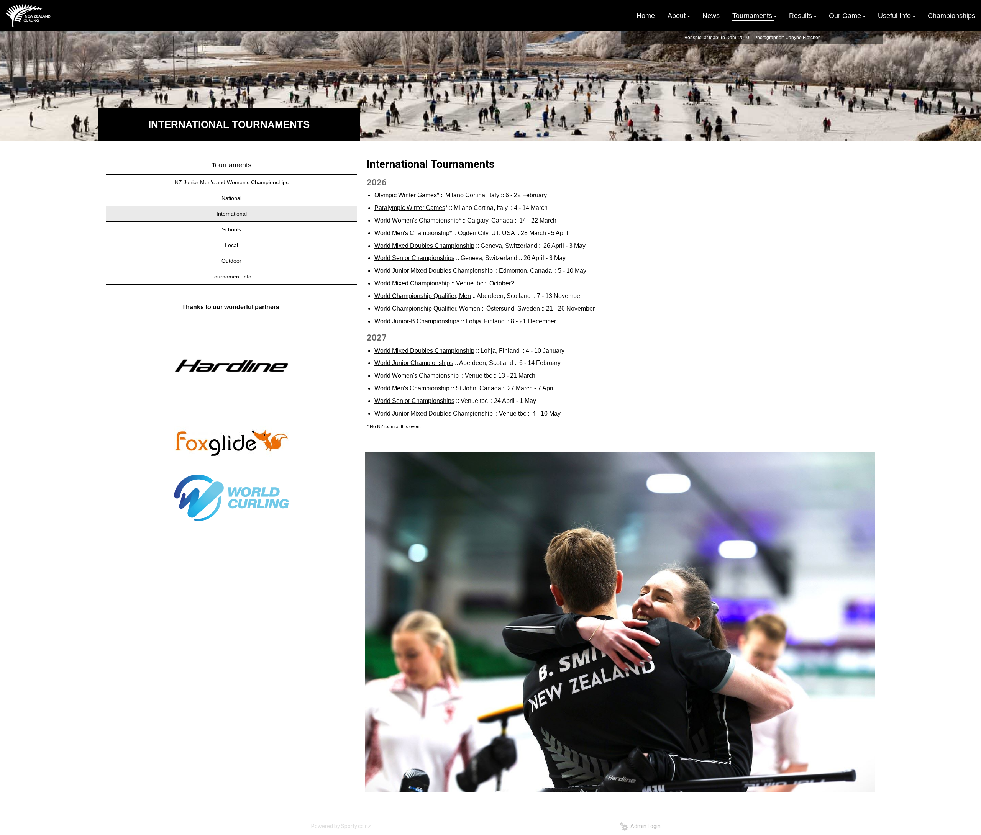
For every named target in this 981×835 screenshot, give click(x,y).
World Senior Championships (414, 258)
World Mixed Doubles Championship (424, 245)
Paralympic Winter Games (409, 208)
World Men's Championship (411, 233)
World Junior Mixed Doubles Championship (433, 270)
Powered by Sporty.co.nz (341, 826)
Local (231, 245)
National (231, 198)
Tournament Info (231, 276)
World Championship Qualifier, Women (427, 308)
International (232, 214)
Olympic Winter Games (405, 195)
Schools (231, 229)
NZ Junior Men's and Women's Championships (232, 182)
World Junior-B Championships (416, 321)
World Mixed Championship (412, 283)
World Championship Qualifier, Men (422, 296)
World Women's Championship (416, 220)
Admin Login (644, 826)
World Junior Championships (413, 363)
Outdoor (231, 261)
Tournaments (231, 165)
